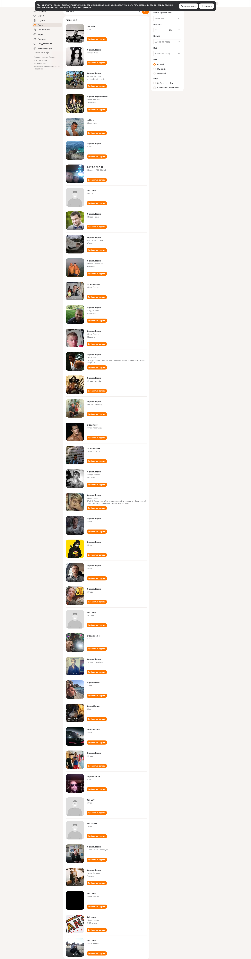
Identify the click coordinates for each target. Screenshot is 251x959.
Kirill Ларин (92, 823)
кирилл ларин (93, 284)
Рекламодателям (41, 57)
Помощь (52, 57)
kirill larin (91, 26)
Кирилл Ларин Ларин (97, 96)
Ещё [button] (44, 60)
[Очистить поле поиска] (139, 12)
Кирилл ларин (93, 776)
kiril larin (90, 120)
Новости (37, 60)
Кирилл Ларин (94, 49)
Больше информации (80, 7)
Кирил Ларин (93, 682)
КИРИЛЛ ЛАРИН (95, 167)
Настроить (206, 6)
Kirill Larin (91, 190)
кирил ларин (93, 425)
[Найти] (145, 11)
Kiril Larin (91, 800)
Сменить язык (39, 53)
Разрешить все (188, 6)
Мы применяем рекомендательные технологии (47, 66)
